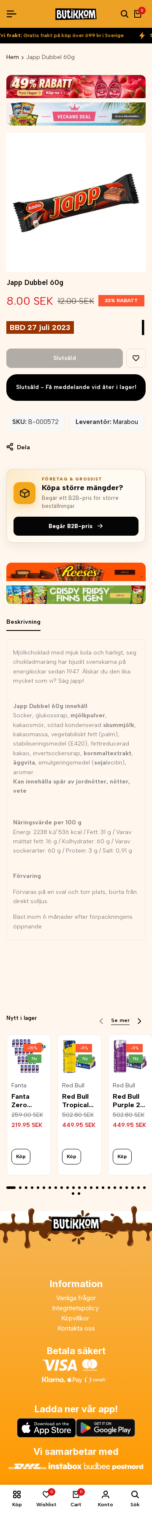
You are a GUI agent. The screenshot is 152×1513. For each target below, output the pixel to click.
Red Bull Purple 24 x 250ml (129, 1100)
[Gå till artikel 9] (61, 1187)
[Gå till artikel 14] (91, 1187)
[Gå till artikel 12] (79, 1187)
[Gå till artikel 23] (144, 1187)
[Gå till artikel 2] (20, 1187)
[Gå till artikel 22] (138, 1187)
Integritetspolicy (76, 1308)
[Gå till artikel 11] (73, 1187)
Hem (12, 57)
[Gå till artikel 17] (109, 1187)
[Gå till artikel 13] (85, 1187)
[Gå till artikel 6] (44, 1187)
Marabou (125, 422)
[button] (136, 358)
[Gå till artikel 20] (126, 1187)
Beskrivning (23, 621)
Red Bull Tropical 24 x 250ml (75, 1100)
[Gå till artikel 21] (132, 1187)
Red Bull (73, 1085)
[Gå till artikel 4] (32, 1187)
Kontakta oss (76, 1328)
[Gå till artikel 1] (11, 1187)
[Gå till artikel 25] (79, 1193)
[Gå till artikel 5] (38, 1187)
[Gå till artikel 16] (103, 1187)
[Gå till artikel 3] (26, 1187)
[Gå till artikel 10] (67, 1187)
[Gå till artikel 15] (97, 1187)
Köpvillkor (76, 1318)
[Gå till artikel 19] (120, 1187)
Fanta (19, 1085)
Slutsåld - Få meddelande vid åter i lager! (76, 387)
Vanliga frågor (76, 1298)
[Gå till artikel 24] (73, 1193)
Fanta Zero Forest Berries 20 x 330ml (28, 1100)
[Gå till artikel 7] (50, 1187)
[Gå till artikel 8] (55, 1187)
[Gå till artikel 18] (115, 1187)
